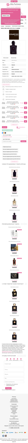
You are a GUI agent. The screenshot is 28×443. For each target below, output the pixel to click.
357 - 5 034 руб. (14, 280)
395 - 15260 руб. (14, 177)
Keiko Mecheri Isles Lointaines (14, 167)
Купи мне (4, 127)
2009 (12, 67)
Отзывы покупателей (14, 405)
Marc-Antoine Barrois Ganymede (14, 241)
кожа (16, 76)
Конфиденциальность (14, 401)
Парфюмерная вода (7, 146)
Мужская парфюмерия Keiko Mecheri (10, 151)
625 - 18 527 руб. (14, 251)
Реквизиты (14, 411)
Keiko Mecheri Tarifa (14, 195)
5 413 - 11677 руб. (14, 206)
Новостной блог (14, 412)
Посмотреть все (14, 161)
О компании (14, 410)
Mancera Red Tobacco (14, 255)
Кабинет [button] (15, 1)
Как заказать (14, 398)
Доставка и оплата (14, 400)
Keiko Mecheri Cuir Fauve (14, 315)
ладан (18, 76)
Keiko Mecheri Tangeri (14, 286)
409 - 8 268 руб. (14, 237)
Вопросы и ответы (14, 399)
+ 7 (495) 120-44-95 (14, 428)
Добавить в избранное (7, 130)
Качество (13, 57)
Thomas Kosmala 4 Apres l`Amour (14, 227)
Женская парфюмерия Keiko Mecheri (10, 149)
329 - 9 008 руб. (14, 266)
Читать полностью (6, 84)
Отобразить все (14, 124)
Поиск (23, 16)
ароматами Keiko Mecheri (6, 351)
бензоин (13, 73)
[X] (5, 132)
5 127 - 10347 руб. (14, 311)
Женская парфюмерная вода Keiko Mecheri (11, 156)
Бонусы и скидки (14, 409)
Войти (14, 417)
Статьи (14, 413)
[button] (25, 103)
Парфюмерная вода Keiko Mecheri (10, 154)
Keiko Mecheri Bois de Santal (14, 210)
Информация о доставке (7, 136)
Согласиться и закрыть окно (11, 23)
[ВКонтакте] (2, 132)
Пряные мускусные (15, 69)
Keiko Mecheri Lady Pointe (14, 181)
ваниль (13, 76)
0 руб (22, 14)
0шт (21, 12)
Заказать (23, 141)
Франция (13, 64)
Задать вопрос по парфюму (21, 128)
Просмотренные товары (14, 418)
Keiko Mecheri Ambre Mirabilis (14, 329)
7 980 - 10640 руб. (14, 326)
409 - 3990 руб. (14, 340)
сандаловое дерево (18, 71)
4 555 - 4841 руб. (14, 297)
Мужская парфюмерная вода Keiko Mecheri (11, 158)
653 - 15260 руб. (14, 220)
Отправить (8, 388)
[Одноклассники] (4, 132)
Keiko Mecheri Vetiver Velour (14, 301)
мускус (13, 71)
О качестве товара (14, 408)
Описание (5, 57)
